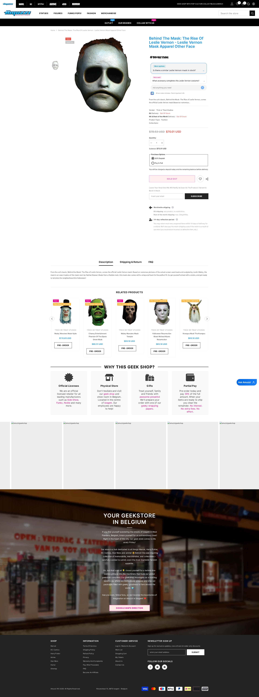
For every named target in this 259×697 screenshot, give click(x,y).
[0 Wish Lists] (237, 4)
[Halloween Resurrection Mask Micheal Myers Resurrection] (162, 312)
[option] (102, 75)
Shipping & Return (131, 262)
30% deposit (160, 158)
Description (106, 262)
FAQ (151, 262)
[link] (69, 393)
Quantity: (152, 138)
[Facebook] (150, 667)
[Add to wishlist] (200, 178)
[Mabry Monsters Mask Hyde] (65, 312)
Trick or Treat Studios (164, 110)
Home (53, 30)
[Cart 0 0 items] (242, 4)
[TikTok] (164, 667)
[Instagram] (157, 667)
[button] (52, 318)
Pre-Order (63, 345)
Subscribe (196, 196)
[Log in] (232, 4)
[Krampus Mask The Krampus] (194, 312)
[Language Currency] (253, 4)
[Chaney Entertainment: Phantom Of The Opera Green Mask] (98, 312)
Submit (196, 652)
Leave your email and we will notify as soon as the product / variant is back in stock (177, 189)
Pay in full (159, 163)
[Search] (237, 13)
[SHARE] (206, 179)
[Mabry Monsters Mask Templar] (130, 312)
